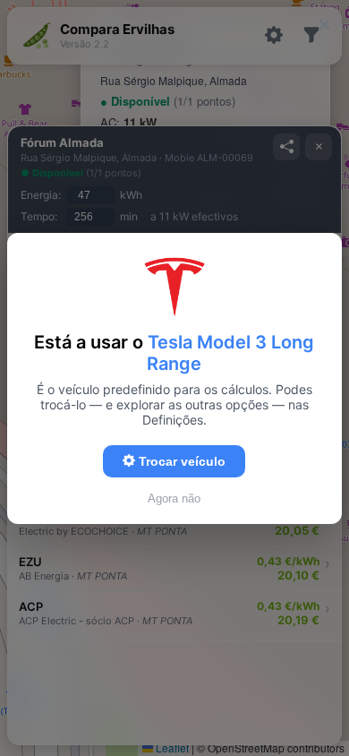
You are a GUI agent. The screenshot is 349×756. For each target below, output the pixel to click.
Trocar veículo (180, 461)
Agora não (174, 498)
